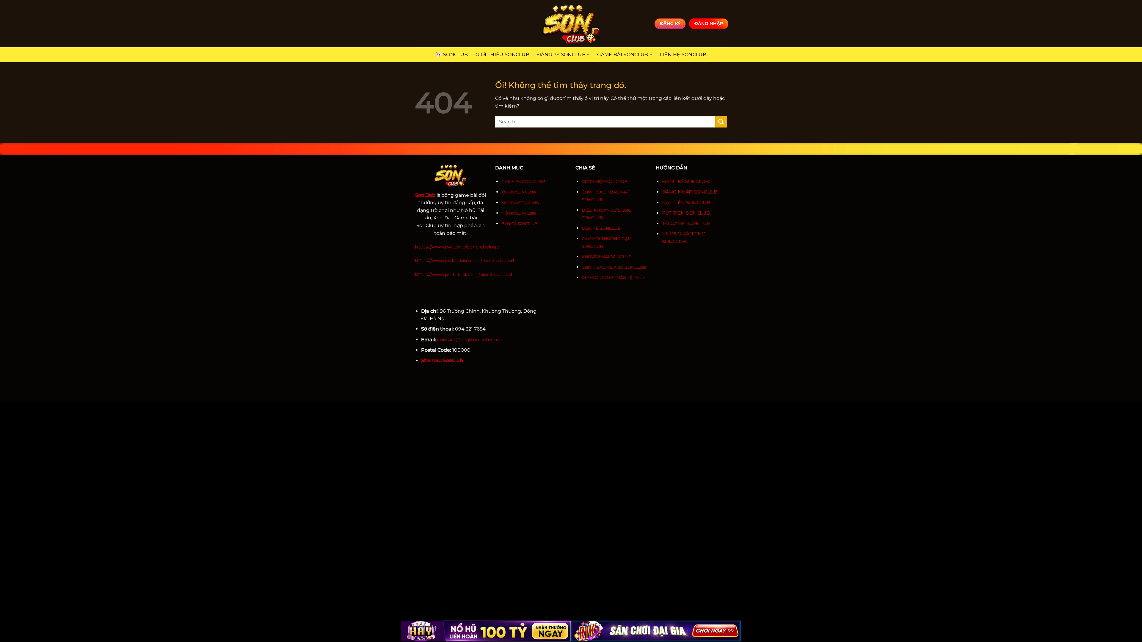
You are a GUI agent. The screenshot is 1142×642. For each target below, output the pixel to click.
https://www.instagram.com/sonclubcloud (464, 260)
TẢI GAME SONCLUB (686, 223)
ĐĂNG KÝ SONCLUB (685, 181)
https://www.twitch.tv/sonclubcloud (457, 247)
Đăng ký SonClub (561, 54)
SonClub (455, 54)
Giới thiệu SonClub (502, 54)
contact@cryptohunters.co (469, 339)
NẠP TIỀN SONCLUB (686, 202)
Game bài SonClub (622, 54)
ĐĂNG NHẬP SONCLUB (689, 192)
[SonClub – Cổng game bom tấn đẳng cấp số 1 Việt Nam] (571, 24)
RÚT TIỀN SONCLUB (686, 213)
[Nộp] (721, 122)
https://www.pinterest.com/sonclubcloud (463, 274)
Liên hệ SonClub (683, 54)
